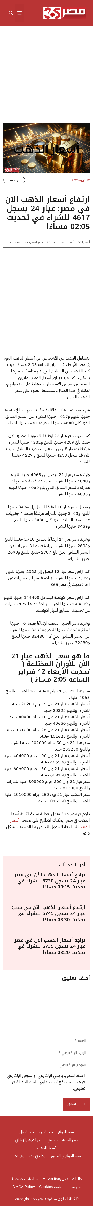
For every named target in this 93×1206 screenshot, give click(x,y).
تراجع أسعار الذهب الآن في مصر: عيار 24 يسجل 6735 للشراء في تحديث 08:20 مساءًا (49, 946)
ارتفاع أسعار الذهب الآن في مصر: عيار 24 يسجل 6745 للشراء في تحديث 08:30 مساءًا (48, 913)
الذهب (47, 242)
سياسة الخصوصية (24, 1179)
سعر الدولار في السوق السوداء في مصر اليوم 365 (46, 1156)
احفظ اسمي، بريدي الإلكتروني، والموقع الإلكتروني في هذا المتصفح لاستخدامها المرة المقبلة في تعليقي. (46, 1082)
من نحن (75, 1187)
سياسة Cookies (51, 1187)
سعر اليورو (46, 1132)
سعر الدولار (66, 1132)
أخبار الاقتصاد (14, 180)
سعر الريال (27, 1132)
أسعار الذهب (82, 242)
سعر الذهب (36, 242)
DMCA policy (24, 1187)
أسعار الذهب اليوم (63, 242)
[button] (10, 13)
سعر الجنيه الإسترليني (63, 1140)
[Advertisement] (46, 75)
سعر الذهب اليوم (18, 242)
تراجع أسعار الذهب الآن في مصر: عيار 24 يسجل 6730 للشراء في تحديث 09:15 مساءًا (49, 881)
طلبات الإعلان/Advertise (62, 1179)
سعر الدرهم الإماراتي (29, 1140)
